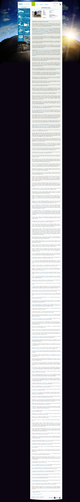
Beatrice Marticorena (43, 272)
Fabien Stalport (39, 191)
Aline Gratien (39, 28)
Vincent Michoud (51, 31)
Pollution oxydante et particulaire (21, 27)
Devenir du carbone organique (27, 13)
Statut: (44, 10)
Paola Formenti (34, 25)
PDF (56, 202)
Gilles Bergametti (48, 272)
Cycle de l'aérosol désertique (21, 13)
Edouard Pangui (52, 63)
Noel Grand (42, 164)
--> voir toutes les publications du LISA (37, 494)
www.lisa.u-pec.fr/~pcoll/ (52, 17)
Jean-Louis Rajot (50, 343)
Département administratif (27, 33)
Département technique (21, 33)
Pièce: (44, 11)
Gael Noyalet (46, 28)
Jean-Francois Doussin (39, 25)
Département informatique (21, 40)
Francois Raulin (43, 116)
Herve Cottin (36, 164)
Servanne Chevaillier (50, 28)
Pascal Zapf (35, 165)
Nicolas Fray (36, 293)
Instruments (41, 4)
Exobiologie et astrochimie (21, 20)
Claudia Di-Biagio (56, 24)
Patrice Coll (49, 24)
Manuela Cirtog (46, 50)
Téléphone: (44, 12)
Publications (46, 4)
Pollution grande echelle (27, 26)
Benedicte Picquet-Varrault (46, 23)
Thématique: (44, 14)
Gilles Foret (58, 272)
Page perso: (44, 17)
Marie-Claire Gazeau (55, 210)
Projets (37, 4)
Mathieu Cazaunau (46, 24)
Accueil (33, 4)
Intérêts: (44, 13)
